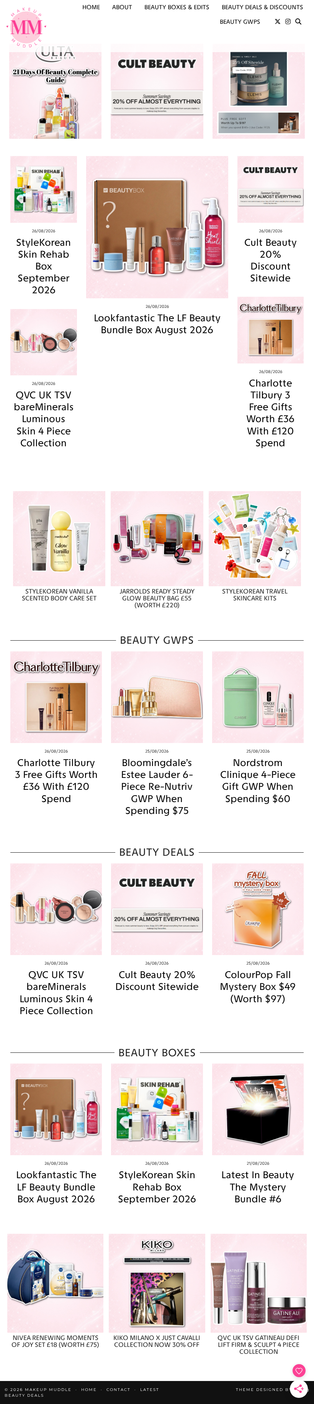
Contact (118, 1389)
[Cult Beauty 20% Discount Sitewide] (270, 189)
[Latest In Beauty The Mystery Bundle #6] (258, 1109)
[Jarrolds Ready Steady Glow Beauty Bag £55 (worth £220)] (157, 538)
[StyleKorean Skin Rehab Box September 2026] (43, 189)
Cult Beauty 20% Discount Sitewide (270, 260)
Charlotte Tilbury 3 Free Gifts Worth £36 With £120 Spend (270, 413)
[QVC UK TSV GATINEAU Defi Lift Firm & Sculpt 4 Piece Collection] (259, 1283)
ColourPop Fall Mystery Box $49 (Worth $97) (258, 987)
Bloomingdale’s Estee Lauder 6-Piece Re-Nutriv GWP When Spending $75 (157, 787)
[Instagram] (288, 22)
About (122, 7)
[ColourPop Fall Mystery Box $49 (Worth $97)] (258, 909)
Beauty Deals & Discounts (262, 7)
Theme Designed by (272, 1389)
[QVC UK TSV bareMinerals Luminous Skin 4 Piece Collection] (43, 342)
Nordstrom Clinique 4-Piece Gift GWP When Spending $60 (258, 781)
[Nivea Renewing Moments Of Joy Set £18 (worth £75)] (55, 1283)
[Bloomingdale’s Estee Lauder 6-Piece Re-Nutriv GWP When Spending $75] (157, 697)
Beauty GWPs (240, 21)
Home (91, 7)
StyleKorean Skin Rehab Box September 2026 (43, 266)
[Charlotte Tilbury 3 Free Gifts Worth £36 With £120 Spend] (270, 330)
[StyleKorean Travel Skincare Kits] (255, 538)
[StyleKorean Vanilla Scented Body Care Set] (59, 538)
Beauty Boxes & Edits (176, 7)
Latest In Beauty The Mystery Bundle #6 (257, 1187)
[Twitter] (278, 22)
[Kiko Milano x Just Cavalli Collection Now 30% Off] (157, 1283)
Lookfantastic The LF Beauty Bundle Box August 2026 (157, 324)
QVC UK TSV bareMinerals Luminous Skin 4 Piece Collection (44, 419)
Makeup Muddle (48, 1389)
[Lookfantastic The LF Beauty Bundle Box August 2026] (157, 227)
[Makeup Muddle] (26, 27)
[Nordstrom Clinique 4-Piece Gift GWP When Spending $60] (258, 697)
